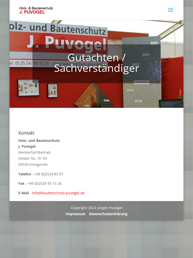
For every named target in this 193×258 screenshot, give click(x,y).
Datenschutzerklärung (108, 213)
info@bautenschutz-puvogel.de (58, 192)
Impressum (75, 213)
